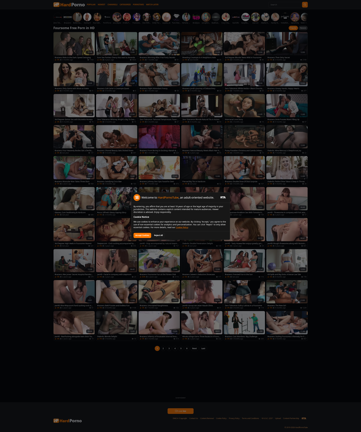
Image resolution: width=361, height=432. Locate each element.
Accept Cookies (142, 235)
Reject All (158, 235)
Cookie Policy (182, 227)
